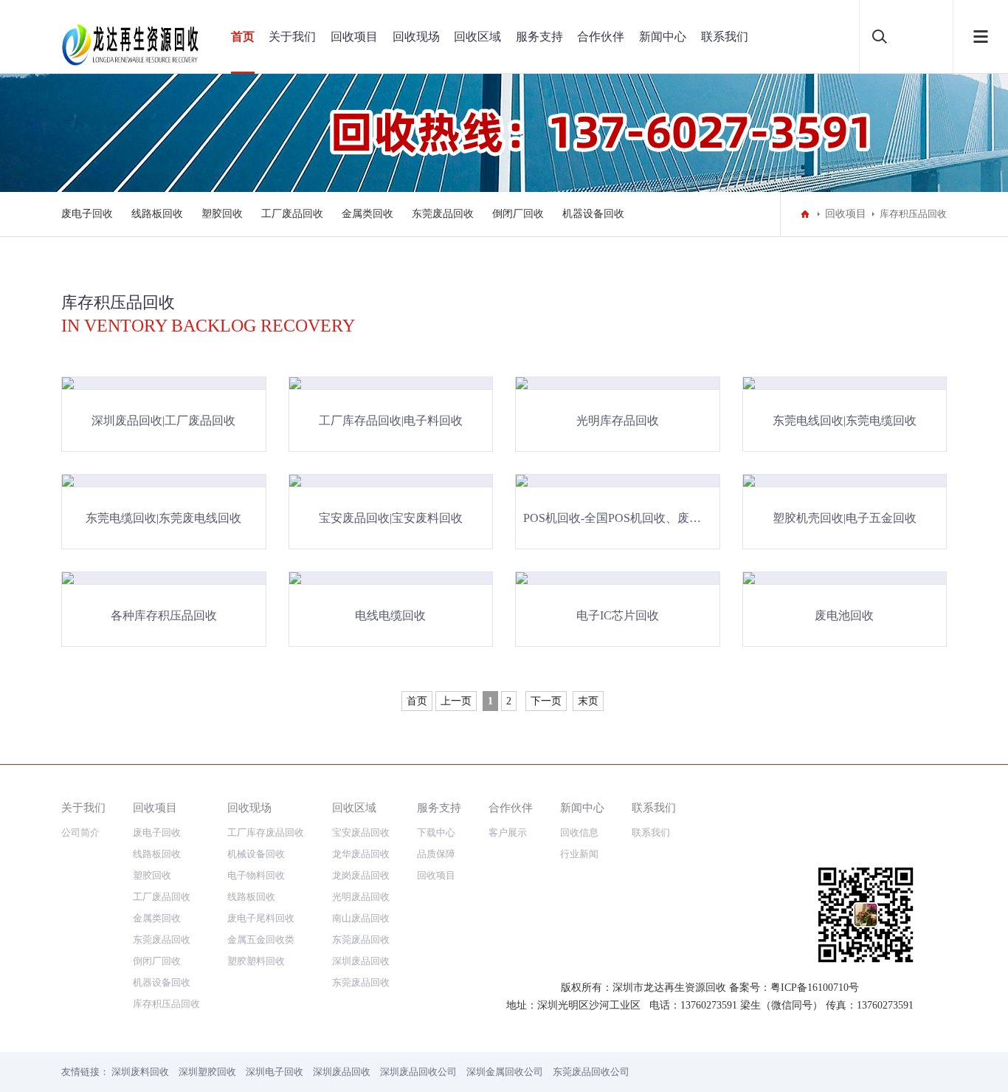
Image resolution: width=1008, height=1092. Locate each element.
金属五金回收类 (260, 939)
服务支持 (539, 36)
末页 (588, 701)
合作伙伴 (600, 36)
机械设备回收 (256, 853)
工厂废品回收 (292, 213)
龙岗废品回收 (361, 875)
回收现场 (416, 36)
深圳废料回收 (140, 1071)
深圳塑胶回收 (207, 1071)
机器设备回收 (593, 213)
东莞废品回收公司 (591, 1071)
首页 (243, 36)
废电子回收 (87, 213)
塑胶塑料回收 (256, 960)
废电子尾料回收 (260, 918)
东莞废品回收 (443, 213)
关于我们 (292, 36)
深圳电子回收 (274, 1071)
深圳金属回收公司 (504, 1071)
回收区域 (477, 36)
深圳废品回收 (361, 960)
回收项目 (354, 36)
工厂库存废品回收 (265, 832)
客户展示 (508, 832)
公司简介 (80, 832)
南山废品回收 (361, 918)
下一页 (546, 701)
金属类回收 (367, 213)
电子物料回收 (256, 875)
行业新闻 (579, 853)
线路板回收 (157, 213)
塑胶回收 (222, 213)
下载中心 (436, 832)
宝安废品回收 (361, 832)
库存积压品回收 (166, 1003)
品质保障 (436, 853)
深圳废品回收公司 (418, 1071)
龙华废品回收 (361, 853)
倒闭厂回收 (518, 213)
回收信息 (579, 832)
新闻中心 (662, 36)
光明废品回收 (361, 896)
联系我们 (724, 36)
